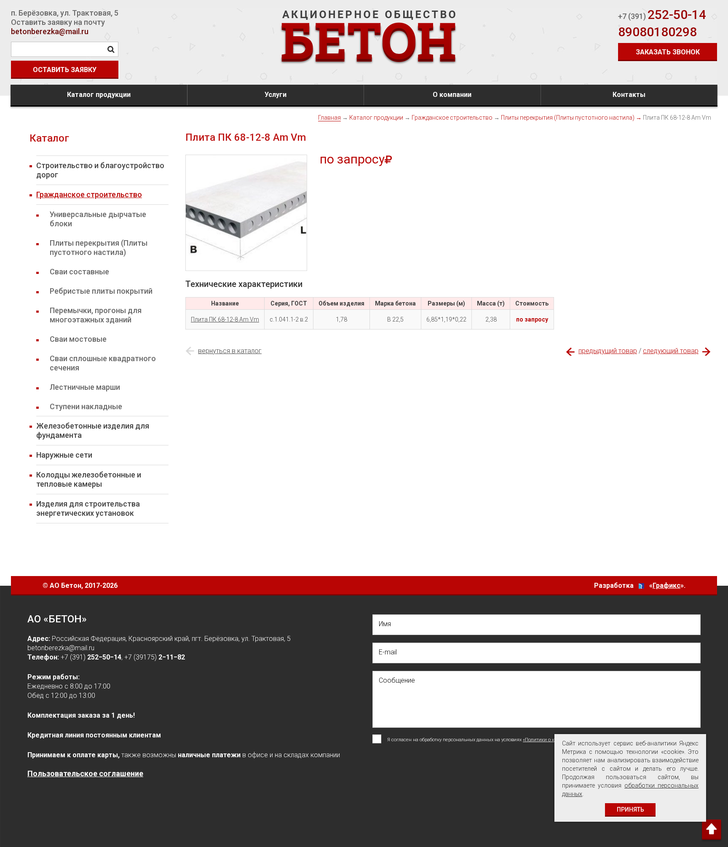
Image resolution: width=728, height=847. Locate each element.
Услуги (275, 95)
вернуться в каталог (230, 351)
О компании (452, 95)
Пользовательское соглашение (85, 773)
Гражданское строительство (452, 117)
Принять (630, 809)
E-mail (388, 652)
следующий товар (671, 351)
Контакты (629, 95)
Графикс (666, 586)
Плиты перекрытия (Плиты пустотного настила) (567, 117)
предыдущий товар (607, 351)
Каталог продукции (99, 95)
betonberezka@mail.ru (49, 31)
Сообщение (397, 680)
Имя (385, 624)
